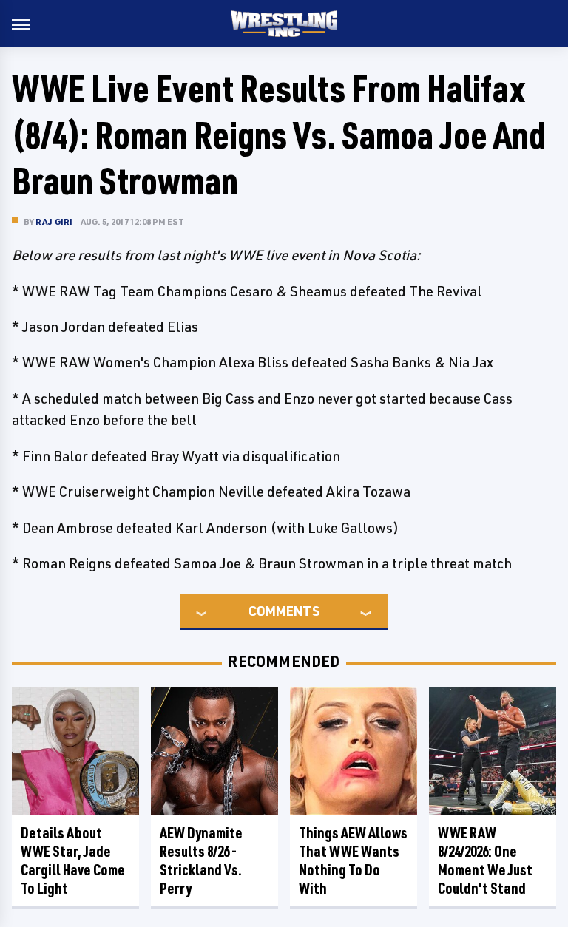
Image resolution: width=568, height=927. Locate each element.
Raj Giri (54, 221)
